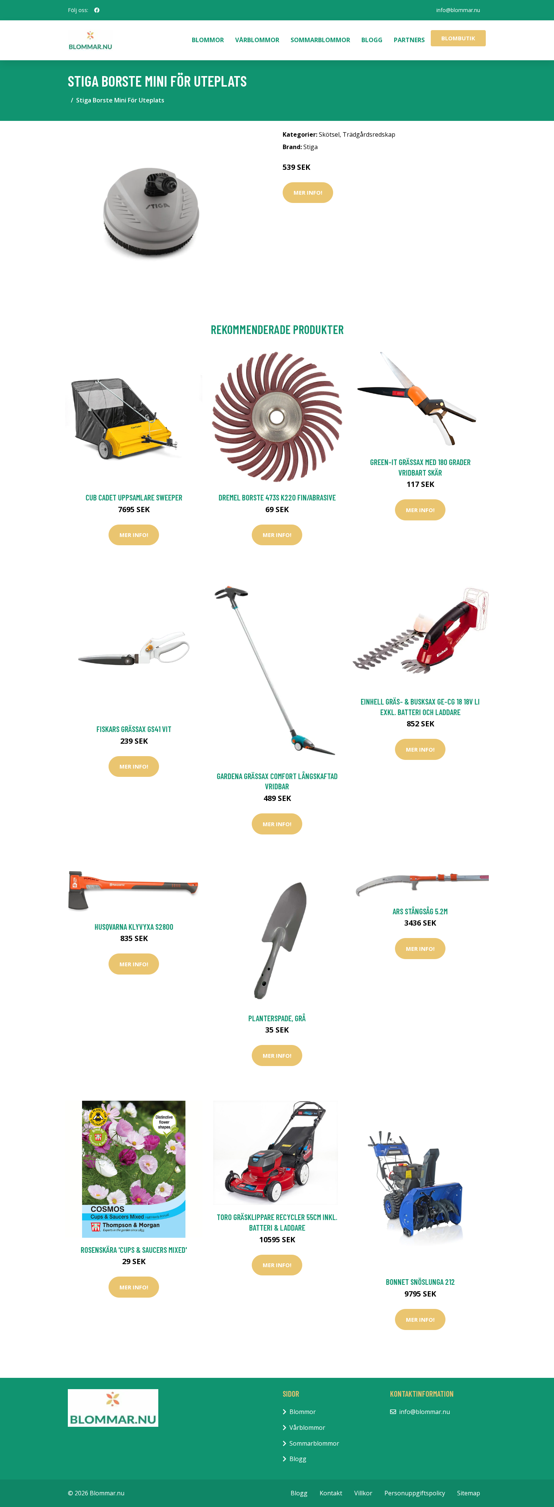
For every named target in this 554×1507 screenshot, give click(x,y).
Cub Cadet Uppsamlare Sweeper (134, 497)
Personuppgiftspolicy (414, 1493)
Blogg (372, 40)
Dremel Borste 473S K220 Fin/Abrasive (277, 497)
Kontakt (331, 1493)
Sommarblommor (320, 40)
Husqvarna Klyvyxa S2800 (134, 926)
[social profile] (97, 10)
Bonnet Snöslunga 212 (420, 1281)
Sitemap (468, 1493)
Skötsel (329, 134)
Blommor (208, 40)
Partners (409, 40)
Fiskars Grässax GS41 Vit (133, 729)
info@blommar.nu (458, 10)
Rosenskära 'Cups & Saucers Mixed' (134, 1249)
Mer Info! (308, 192)
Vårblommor (257, 40)
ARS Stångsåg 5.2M (420, 911)
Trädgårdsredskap (369, 134)
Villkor (363, 1493)
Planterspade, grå (277, 1018)
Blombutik (458, 38)
